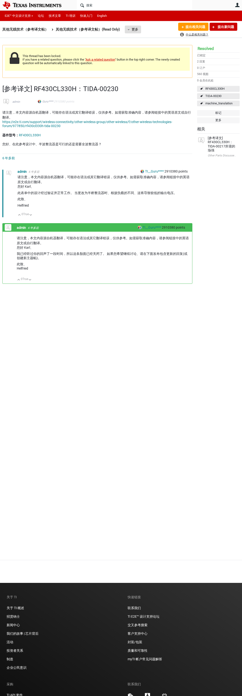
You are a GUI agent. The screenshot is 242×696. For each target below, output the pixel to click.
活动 (10, 642)
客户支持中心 (137, 633)
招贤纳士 (13, 616)
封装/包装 (135, 642)
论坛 (41, 16)
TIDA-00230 (213, 96)
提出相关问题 (195, 27)
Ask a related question (100, 59)
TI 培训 (70, 16)
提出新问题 (225, 27)
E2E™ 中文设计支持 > (19, 16)
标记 (218, 113)
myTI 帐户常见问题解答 (145, 659)
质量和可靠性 (138, 650)
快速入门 (86, 16)
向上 (19, 215)
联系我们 (134, 608)
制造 (10, 659)
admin (16, 101)
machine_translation (219, 103)
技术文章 (55, 16)
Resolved (206, 48)
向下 (31, 215)
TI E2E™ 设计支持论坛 (144, 616)
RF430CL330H (215, 88)
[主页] (35, 5)
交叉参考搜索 (137, 625)
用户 (237, 5)
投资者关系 (15, 650)
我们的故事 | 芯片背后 (23, 633)
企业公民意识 (16, 667)
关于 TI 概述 (15, 608)
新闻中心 (13, 625)
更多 (135, 29)
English (102, 16)
